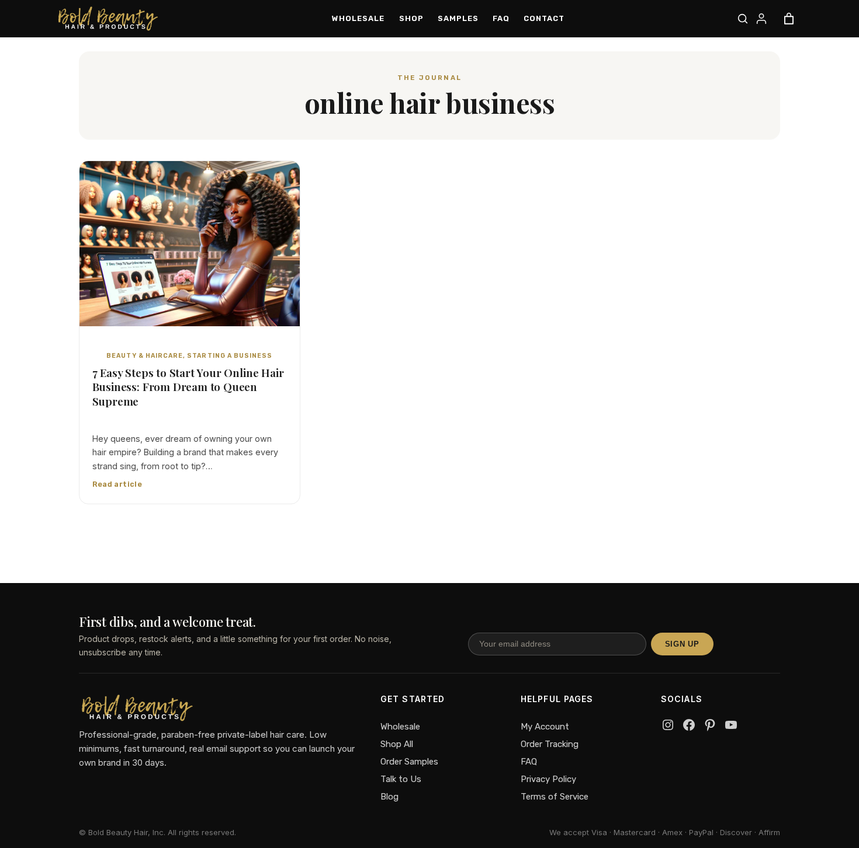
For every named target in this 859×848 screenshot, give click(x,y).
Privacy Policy (548, 779)
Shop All (396, 744)
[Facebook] (689, 725)
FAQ (529, 761)
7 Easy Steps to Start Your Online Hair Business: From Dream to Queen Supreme (188, 387)
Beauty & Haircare (144, 356)
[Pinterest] (710, 725)
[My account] (761, 18)
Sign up (682, 644)
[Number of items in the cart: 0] (788, 18)
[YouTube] (731, 725)
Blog (389, 796)
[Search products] (742, 18)
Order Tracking (550, 744)
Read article (117, 484)
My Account (545, 726)
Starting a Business (229, 356)
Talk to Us (400, 779)
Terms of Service (554, 796)
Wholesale (400, 726)
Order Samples (409, 761)
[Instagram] (668, 725)
